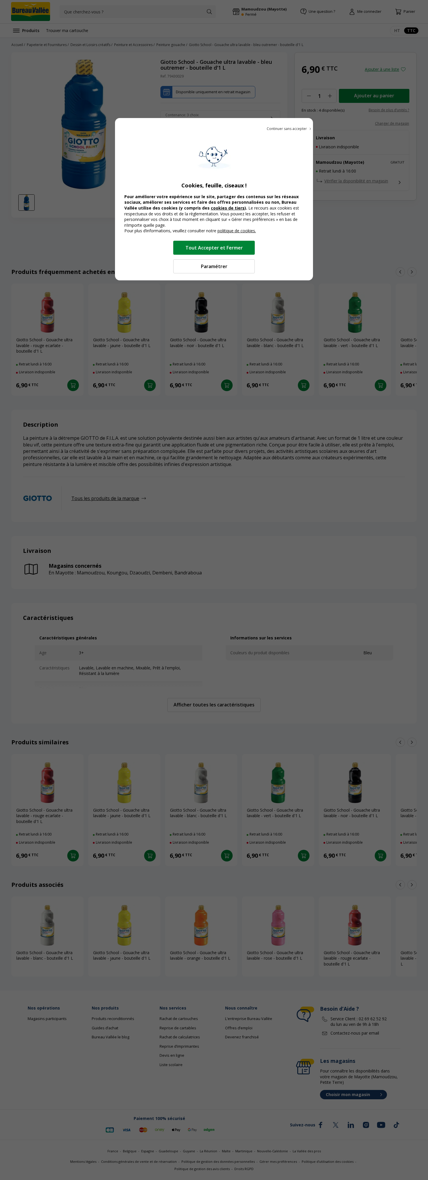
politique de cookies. (236, 230)
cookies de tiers (228, 208)
